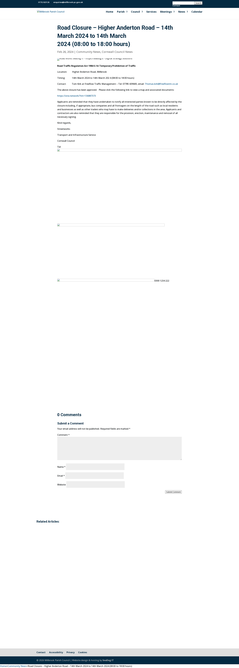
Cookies (82, 652)
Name (61, 466)
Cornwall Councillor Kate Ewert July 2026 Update (79, 578)
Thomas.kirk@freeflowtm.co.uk (161, 83)
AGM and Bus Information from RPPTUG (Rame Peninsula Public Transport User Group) (110, 612)
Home (109, 12)
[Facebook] (85, 2)
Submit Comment (173, 492)
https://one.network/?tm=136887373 (76, 95)
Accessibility (56, 652)
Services (151, 12)
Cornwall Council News (117, 52)
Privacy (71, 652)
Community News (88, 52)
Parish (121, 12)
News (181, 12)
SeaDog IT (108, 660)
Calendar (196, 12)
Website (61, 484)
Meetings (166, 12)
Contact (176, 6)
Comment (63, 434)
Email (61, 475)
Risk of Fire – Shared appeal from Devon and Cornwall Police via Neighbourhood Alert (108, 540)
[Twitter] (89, 2)
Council (135, 12)
